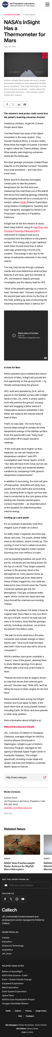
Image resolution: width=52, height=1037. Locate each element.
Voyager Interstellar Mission (15, 1003)
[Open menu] (47, 5)
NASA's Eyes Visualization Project (18, 999)
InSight (23, 202)
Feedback (30, 1016)
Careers (5, 937)
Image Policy (41, 1010)
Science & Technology (13, 945)
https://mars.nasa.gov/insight (19, 726)
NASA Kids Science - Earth (15, 975)
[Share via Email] (25, 104)
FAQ (20, 1016)
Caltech (18, 1010)
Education (7, 941)
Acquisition (7, 949)
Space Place (8, 995)
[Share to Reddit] (19, 104)
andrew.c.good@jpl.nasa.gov (18, 807)
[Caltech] (9, 909)
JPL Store (6, 953)
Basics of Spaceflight (12, 971)
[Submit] (5, 885)
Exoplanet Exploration (12, 983)
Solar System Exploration (14, 991)
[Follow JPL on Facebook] (5, 899)
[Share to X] (13, 104)
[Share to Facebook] (7, 104)
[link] (26, 64)
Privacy (28, 1010)
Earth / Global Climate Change (16, 979)
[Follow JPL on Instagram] (17, 899)
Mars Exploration (10, 987)
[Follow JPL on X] (11, 899)
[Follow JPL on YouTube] (23, 899)
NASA (8, 1010)
